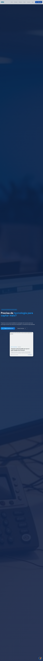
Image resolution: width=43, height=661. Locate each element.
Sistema (20, 2)
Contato (28, 2)
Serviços (15, 2)
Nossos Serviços (21, 328)
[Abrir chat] (40, 658)
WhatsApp (39, 2)
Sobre (24, 2)
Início (12, 2)
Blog (32, 2)
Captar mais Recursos (8, 328)
